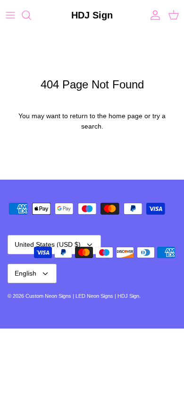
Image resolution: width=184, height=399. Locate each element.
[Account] (152, 15)
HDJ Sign (128, 296)
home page (125, 116)
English (25, 273)
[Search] (31, 15)
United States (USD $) (48, 244)
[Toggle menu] (10, 15)
